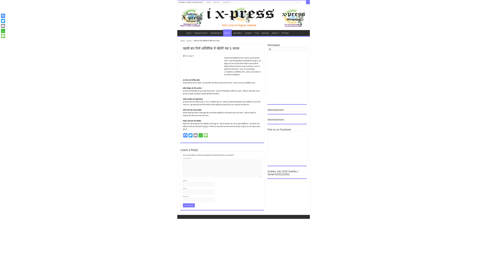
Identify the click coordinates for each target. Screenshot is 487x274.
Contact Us (226, 2)
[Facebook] (3, 15)
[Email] (3, 25)
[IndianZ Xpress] (191, 17)
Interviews (265, 33)
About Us (217, 2)
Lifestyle (248, 33)
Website (186, 196)
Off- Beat (285, 33)
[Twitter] (3, 20)
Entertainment (216, 33)
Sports (226, 33)
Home (182, 32)
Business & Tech (200, 33)
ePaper (208, 2)
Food (257, 33)
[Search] (308, 2)
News (189, 33)
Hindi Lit (275, 33)
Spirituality (237, 33)
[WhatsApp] (3, 30)
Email (185, 189)
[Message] (3, 36)
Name (185, 181)
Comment (187, 158)
